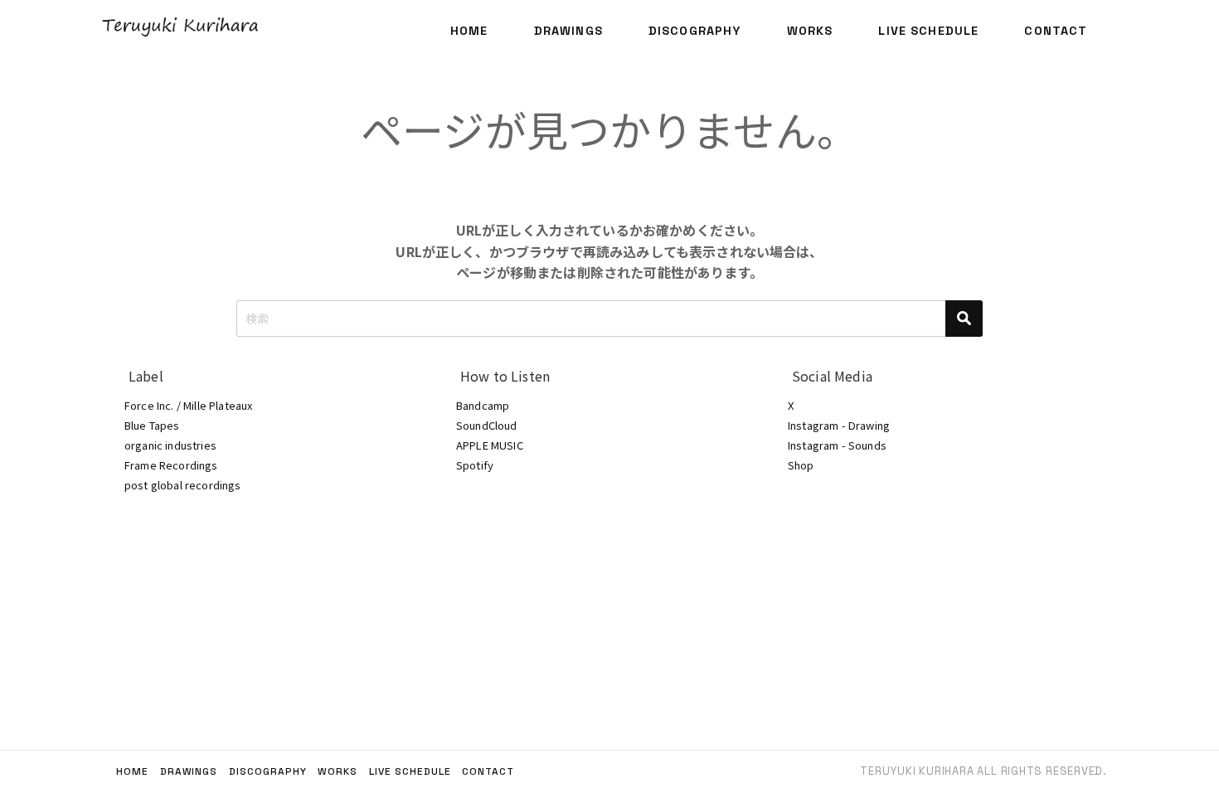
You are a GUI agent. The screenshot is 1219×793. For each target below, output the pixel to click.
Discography (694, 30)
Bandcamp (482, 405)
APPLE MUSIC (489, 445)
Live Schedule (928, 30)
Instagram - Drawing (839, 425)
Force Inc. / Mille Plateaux (188, 405)
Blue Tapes (152, 425)
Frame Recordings (171, 465)
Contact (1055, 30)
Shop (801, 465)
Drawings (568, 30)
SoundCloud (486, 425)
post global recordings (182, 485)
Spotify (474, 465)
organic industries (170, 445)
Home (469, 30)
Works (810, 30)
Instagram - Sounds (837, 445)
